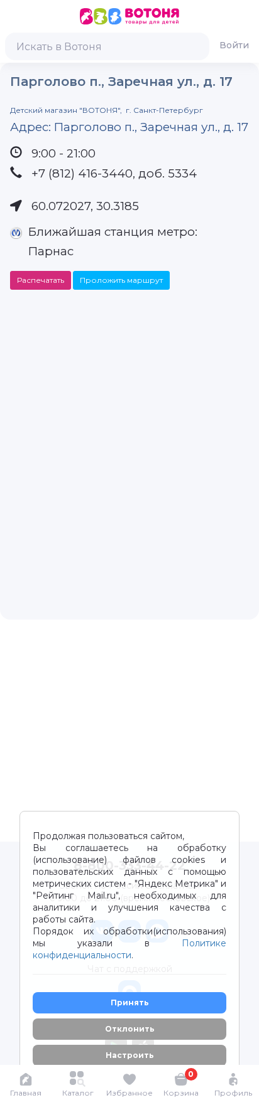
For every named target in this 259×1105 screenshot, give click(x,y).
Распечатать (40, 280)
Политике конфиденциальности (129, 949)
